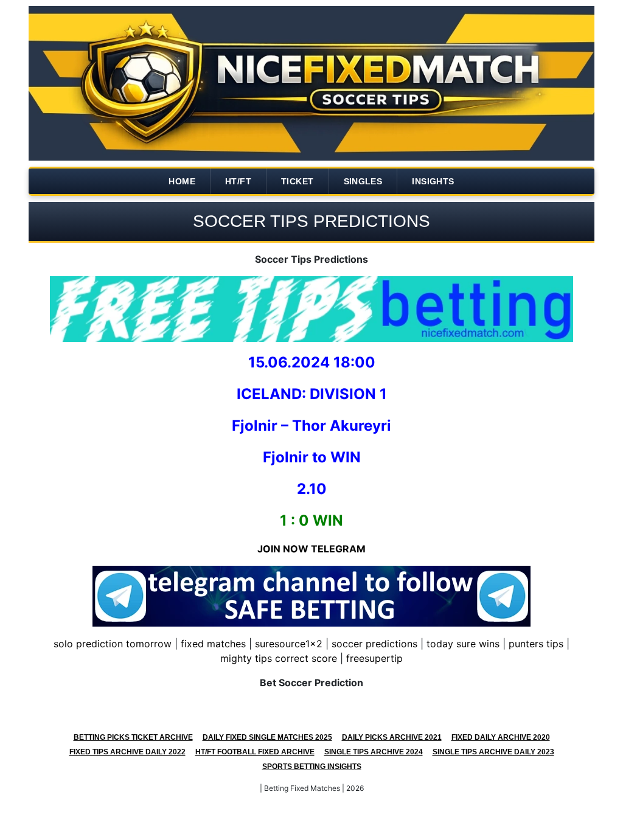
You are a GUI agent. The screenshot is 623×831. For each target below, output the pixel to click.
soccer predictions (374, 644)
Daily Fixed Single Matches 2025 (267, 737)
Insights (433, 181)
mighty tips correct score (278, 658)
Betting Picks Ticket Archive (133, 737)
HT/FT (238, 181)
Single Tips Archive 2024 (373, 752)
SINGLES (363, 181)
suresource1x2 (288, 644)
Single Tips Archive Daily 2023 (493, 752)
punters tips (536, 644)
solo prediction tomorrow (113, 644)
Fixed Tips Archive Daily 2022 (127, 752)
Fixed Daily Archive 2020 (500, 737)
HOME (182, 181)
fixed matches (213, 644)
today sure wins (462, 644)
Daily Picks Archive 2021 (392, 737)
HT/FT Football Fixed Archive (255, 752)
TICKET (297, 181)
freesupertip (374, 658)
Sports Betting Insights (311, 766)
